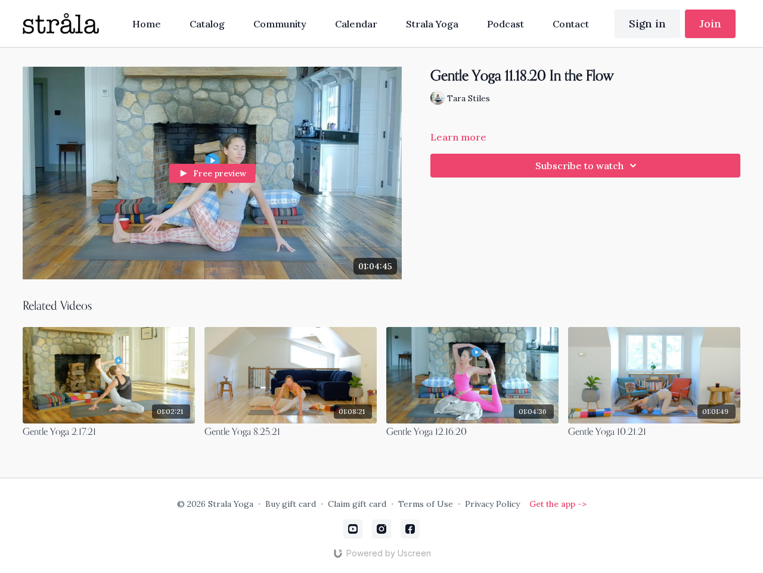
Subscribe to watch (579, 166)
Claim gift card (357, 504)
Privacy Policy (492, 504)
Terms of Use (425, 504)
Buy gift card (290, 504)
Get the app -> (558, 504)
